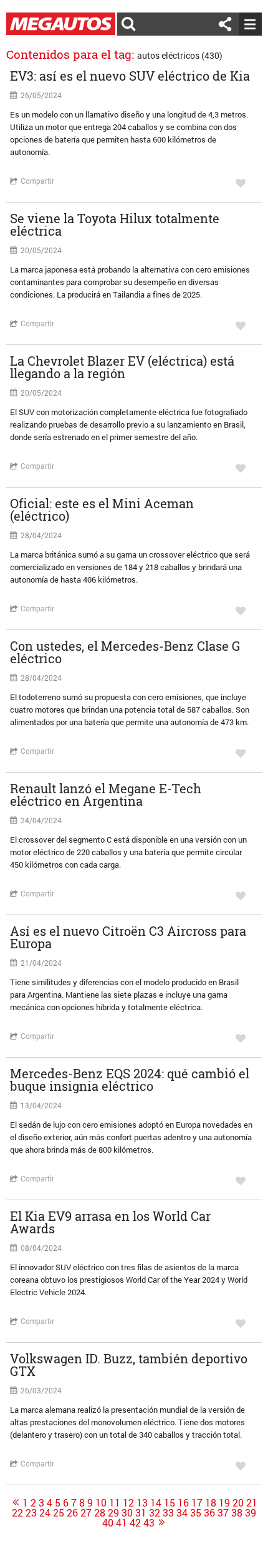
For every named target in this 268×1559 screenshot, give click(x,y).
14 (155, 1503)
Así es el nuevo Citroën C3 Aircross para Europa (128, 937)
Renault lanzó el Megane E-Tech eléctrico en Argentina (105, 794)
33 (168, 1513)
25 (58, 1513)
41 (121, 1523)
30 (127, 1513)
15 (169, 1503)
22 (17, 1513)
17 (197, 1503)
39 (250, 1513)
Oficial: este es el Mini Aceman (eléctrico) (102, 509)
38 (236, 1513)
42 (135, 1523)
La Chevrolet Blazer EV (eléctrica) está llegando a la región (122, 367)
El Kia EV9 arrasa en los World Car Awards (110, 1222)
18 (210, 1503)
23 (31, 1513)
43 (149, 1523)
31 (140, 1513)
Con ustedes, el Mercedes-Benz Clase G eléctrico (125, 652)
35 (195, 1513)
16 (183, 1503)
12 (128, 1503)
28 (99, 1513)
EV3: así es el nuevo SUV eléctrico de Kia (130, 76)
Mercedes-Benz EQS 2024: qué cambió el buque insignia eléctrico (129, 1079)
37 (223, 1513)
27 (86, 1513)
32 (154, 1513)
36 (209, 1513)
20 (238, 1503)
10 (101, 1503)
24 (44, 1513)
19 (224, 1503)
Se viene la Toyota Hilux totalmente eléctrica (114, 224)
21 (251, 1503)
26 (72, 1513)
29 (113, 1513)
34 (182, 1513)
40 (107, 1523)
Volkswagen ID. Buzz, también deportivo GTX (128, 1364)
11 (114, 1503)
